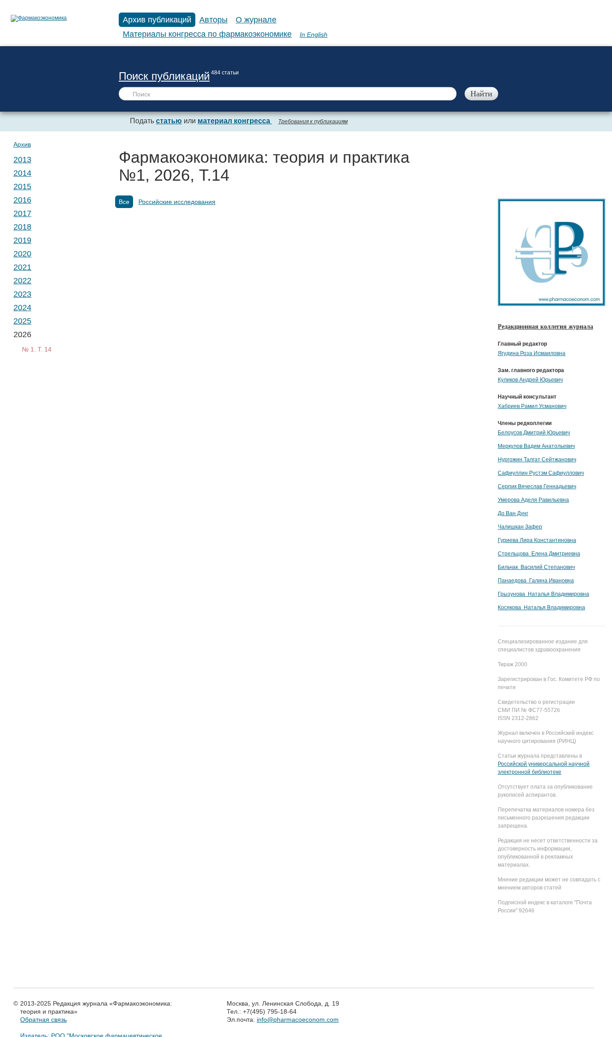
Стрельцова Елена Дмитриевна (539, 554)
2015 (22, 186)
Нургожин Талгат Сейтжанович (537, 459)
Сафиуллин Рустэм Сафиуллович (541, 473)
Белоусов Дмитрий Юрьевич (534, 433)
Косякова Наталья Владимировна (541, 607)
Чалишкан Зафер (520, 527)
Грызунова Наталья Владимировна (543, 594)
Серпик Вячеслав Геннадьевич (537, 486)
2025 (22, 321)
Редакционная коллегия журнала (545, 326)
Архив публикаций (157, 19)
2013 (22, 159)
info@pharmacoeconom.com (298, 1019)
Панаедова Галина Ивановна (536, 580)
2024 (22, 307)
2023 (22, 294)
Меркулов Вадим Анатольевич (536, 446)
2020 (22, 253)
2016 (22, 199)
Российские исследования (176, 201)
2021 (22, 267)
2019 (22, 240)
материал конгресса (235, 121)
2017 (22, 213)
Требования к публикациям (313, 121)
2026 (22, 334)
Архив (22, 144)
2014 (22, 173)
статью (169, 121)
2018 (22, 226)
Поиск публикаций (164, 76)
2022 (22, 280)
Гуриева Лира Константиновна (537, 540)
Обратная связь (43, 1019)
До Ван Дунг (513, 513)
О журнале (256, 19)
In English (314, 34)
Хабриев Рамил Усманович (532, 406)
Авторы (213, 19)
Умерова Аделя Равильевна (533, 500)
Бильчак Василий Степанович (536, 567)
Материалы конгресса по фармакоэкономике (207, 34)
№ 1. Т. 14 (37, 349)
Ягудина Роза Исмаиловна (531, 353)
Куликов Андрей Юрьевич (530, 380)
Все (124, 201)
